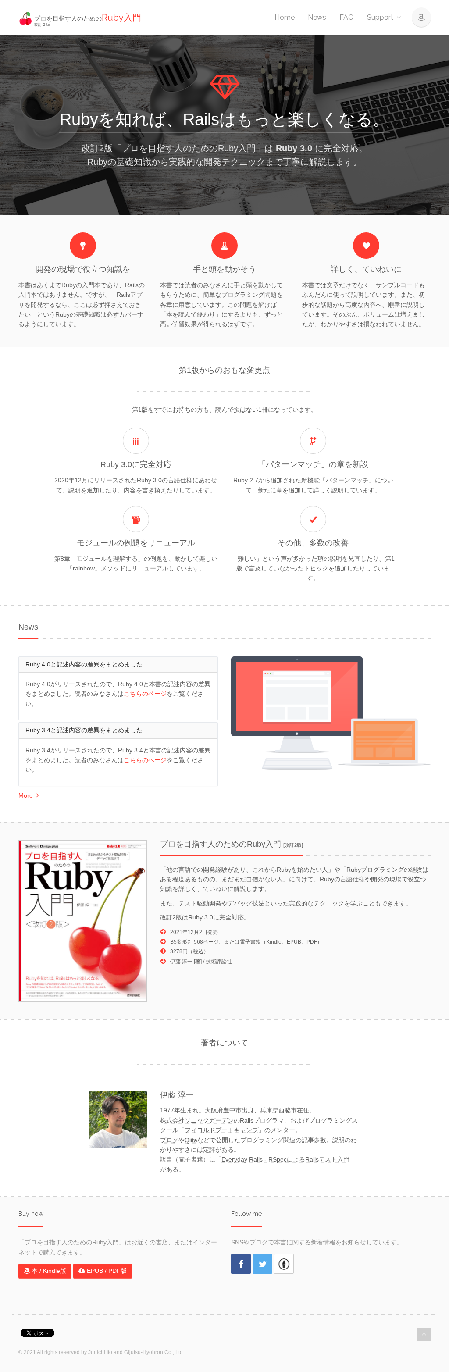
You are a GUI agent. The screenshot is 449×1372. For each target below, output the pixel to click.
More (27, 795)
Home (284, 17)
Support (380, 17)
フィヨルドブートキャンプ (221, 1129)
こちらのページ (145, 693)
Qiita (191, 1140)
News (317, 17)
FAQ (346, 17)
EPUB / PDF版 (106, 1270)
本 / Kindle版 (48, 1270)
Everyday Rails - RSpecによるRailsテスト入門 (285, 1159)
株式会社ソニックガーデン (197, 1120)
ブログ (169, 1140)
